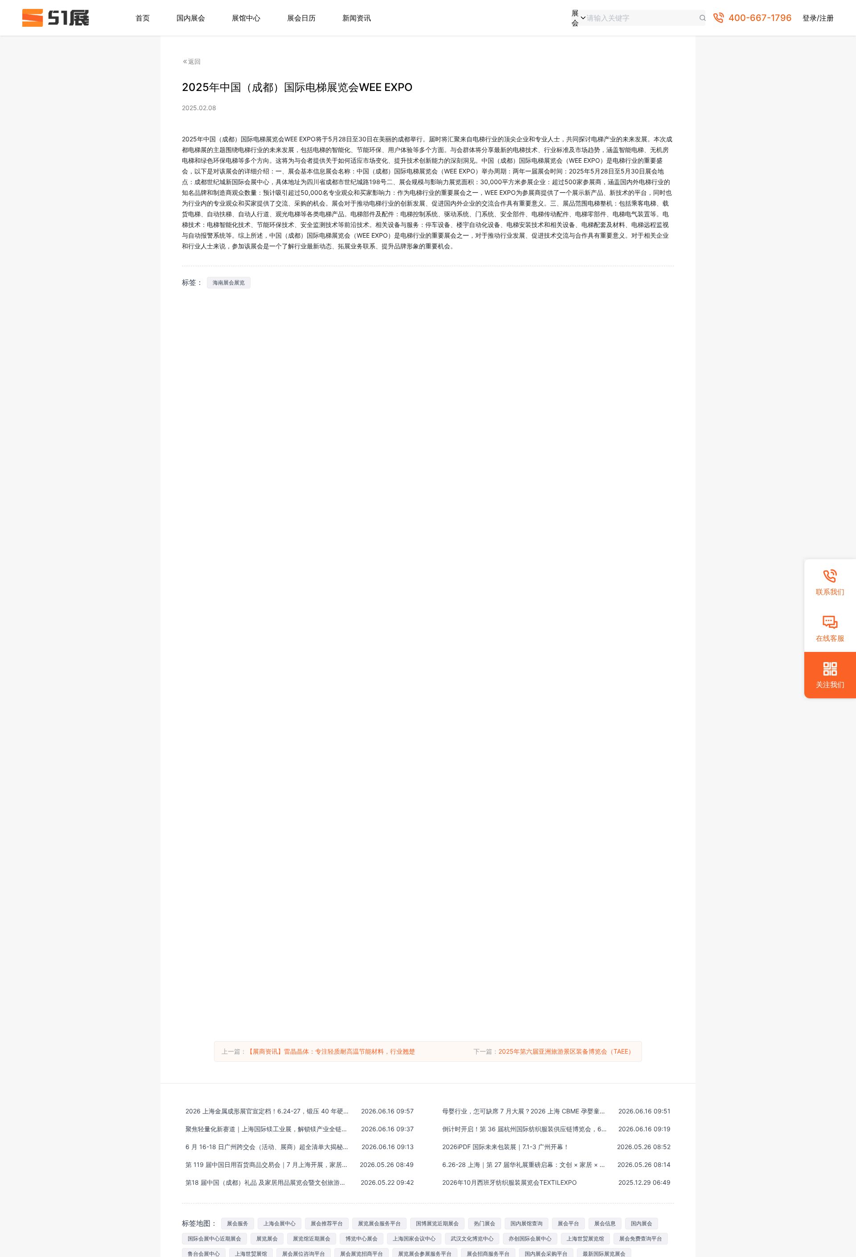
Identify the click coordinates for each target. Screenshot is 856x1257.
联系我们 (830, 591)
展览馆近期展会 (311, 1238)
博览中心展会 (362, 1238)
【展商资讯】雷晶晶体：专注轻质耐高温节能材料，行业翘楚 (331, 1051)
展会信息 (605, 1223)
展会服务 (237, 1223)
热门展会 (484, 1223)
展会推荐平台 (327, 1223)
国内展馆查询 (526, 1223)
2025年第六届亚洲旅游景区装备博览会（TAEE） (566, 1051)
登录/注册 (818, 17)
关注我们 (830, 684)
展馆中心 (246, 17)
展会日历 (301, 17)
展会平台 (568, 1223)
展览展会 (267, 1238)
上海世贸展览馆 (585, 1238)
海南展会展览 (229, 282)
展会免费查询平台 (640, 1238)
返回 (194, 61)
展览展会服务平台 (379, 1223)
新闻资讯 (356, 17)
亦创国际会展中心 (530, 1238)
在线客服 (830, 638)
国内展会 (191, 17)
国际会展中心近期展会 (214, 1238)
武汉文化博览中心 (472, 1238)
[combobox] (579, 18)
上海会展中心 (279, 1223)
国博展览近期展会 (437, 1223)
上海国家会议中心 (414, 1238)
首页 (143, 17)
